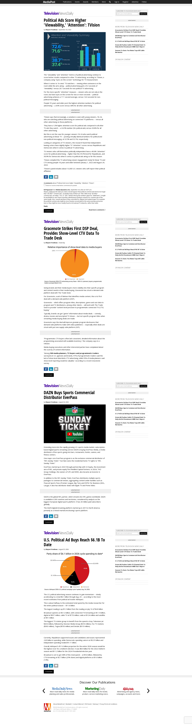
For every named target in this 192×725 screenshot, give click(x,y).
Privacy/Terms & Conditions (108, 704)
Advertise (135, 2)
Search (109, 2)
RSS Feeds (88, 704)
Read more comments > (97, 210)
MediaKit (68, 704)
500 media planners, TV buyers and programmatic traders (74, 353)
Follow (144, 2)
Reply (46, 206)
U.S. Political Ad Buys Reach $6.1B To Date (130, 41)
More (104, 2)
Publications (67, 2)
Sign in (117, 2)
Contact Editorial (78, 704)
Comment (48, 211)
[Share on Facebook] (46, 177)
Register (125, 2)
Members (95, 2)
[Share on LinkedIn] (51, 177)
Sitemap (95, 704)
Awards (85, 2)
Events (77, 2)
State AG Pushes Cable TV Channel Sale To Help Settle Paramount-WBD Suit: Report (130, 46)
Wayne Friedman (52, 30)
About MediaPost (58, 704)
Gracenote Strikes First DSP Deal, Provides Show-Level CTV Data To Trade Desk (130, 31)
